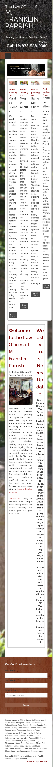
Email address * (12, 690)
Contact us (15, 498)
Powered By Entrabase (37, 761)
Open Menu (8, 56)
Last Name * (11, 680)
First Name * (11, 670)
